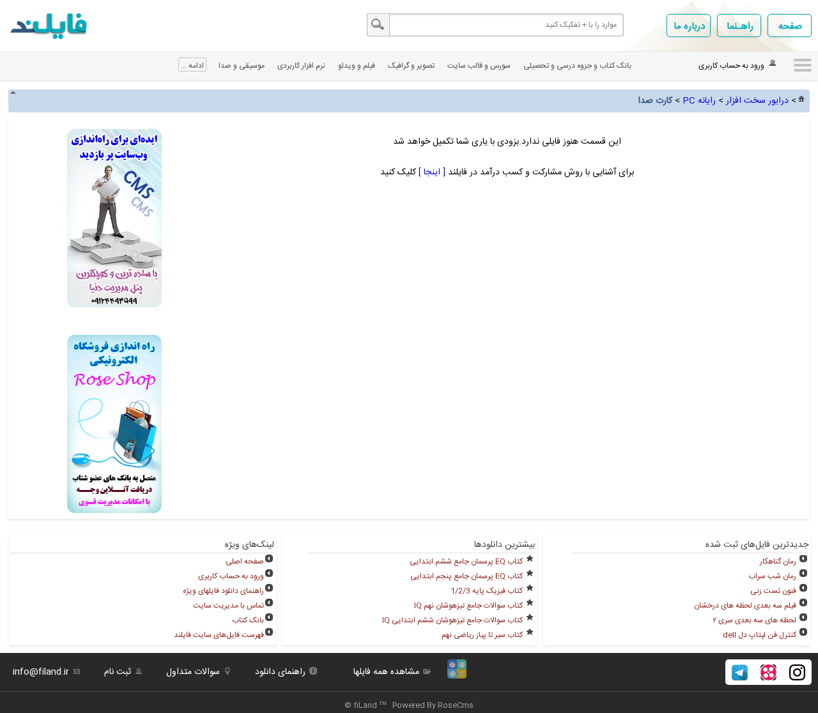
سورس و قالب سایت (479, 65)
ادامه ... (192, 65)
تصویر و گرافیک (411, 65)
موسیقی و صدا (242, 65)
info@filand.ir (41, 672)
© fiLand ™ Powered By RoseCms (409, 705)
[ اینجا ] (430, 172)
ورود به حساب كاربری (731, 65)
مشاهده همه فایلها (386, 672)
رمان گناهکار (778, 561)
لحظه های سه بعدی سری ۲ (754, 620)
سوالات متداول (193, 672)
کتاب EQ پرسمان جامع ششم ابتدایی (466, 561)
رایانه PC (699, 101)
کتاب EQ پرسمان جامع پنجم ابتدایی (466, 576)
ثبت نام (117, 672)
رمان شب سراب (772, 576)
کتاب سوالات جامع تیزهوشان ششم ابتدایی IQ (452, 620)
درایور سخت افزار (757, 101)
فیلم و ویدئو (356, 65)
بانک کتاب (248, 620)
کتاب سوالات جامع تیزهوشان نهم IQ (468, 605)
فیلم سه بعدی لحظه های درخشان (745, 605)
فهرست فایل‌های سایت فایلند (219, 635)
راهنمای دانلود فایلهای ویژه (223, 591)
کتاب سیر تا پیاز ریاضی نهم (482, 635)
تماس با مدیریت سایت (228, 605)
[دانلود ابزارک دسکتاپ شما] (457, 676)
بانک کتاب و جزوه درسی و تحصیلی (577, 65)
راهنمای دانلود (280, 672)
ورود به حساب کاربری (231, 576)
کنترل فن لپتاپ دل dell (759, 635)
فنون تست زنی (773, 591)
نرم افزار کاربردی (301, 65)
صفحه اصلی (245, 561)
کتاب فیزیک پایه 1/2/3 (487, 591)
